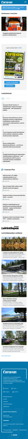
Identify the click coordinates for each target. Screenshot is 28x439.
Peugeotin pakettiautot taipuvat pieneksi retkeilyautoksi (12, 34)
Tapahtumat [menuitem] (6, 406)
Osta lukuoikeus (9, 85)
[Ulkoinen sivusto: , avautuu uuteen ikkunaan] (14, 65)
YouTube (16, 391)
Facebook (6, 388)
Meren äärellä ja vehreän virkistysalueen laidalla (10, 300)
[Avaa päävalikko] (25, 2)
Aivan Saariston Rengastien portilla (13, 276)
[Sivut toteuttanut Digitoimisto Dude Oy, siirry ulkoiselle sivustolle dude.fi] (14, 435)
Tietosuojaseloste (7, 430)
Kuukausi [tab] (8, 98)
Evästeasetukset (23, 430)
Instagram (7, 391)
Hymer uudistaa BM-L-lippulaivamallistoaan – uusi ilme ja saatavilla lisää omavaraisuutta (13, 145)
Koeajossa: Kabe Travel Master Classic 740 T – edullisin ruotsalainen (13, 218)
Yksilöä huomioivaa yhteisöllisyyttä (13, 324)
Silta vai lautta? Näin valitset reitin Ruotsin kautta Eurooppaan (12, 187)
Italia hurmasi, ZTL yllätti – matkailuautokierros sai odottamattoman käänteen (10, 177)
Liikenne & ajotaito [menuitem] (7, 404)
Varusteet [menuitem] (5, 401)
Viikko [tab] (2, 98)
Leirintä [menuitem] (5, 399)
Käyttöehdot (15, 430)
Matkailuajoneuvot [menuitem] (7, 396)
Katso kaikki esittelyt (6, 355)
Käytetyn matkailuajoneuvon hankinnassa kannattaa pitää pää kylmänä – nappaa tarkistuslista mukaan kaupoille (12, 207)
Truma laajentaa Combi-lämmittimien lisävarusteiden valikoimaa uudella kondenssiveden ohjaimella (13, 134)
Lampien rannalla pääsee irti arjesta (13, 253)
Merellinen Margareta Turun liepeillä (13, 347)
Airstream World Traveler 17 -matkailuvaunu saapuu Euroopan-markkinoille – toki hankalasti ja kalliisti (12, 107)
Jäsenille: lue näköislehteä (12, 82)
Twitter (14, 388)
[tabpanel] (14, 132)
